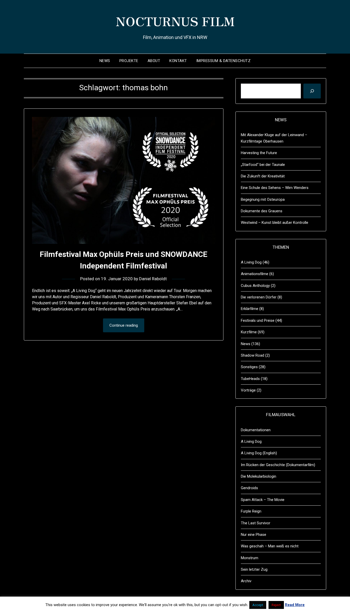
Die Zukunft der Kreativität (263, 176)
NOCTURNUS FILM (175, 21)
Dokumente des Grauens (261, 211)
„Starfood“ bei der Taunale (263, 164)
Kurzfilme (249, 332)
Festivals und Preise (257, 320)
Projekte (128, 60)
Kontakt (178, 60)
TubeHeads (250, 378)
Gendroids (249, 488)
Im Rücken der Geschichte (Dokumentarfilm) (278, 465)
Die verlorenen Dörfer (258, 297)
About (154, 60)
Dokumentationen (256, 430)
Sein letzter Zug (254, 569)
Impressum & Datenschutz (223, 60)
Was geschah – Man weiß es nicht (269, 546)
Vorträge (248, 390)
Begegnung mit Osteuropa (263, 199)
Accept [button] (257, 605)
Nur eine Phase (253, 534)
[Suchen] (312, 91)
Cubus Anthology (255, 285)
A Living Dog (251, 262)
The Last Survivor (255, 523)
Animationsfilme (254, 274)
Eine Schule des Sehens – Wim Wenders (274, 187)
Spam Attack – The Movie (262, 499)
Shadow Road (252, 355)
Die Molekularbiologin (258, 476)
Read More (295, 605)
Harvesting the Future (259, 153)
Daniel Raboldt (153, 278)
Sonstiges (249, 367)
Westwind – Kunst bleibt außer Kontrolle (274, 222)
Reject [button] (276, 605)
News (104, 60)
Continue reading (123, 325)
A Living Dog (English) (259, 453)
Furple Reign (251, 511)
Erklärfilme (249, 308)
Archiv (246, 581)
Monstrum (249, 558)
